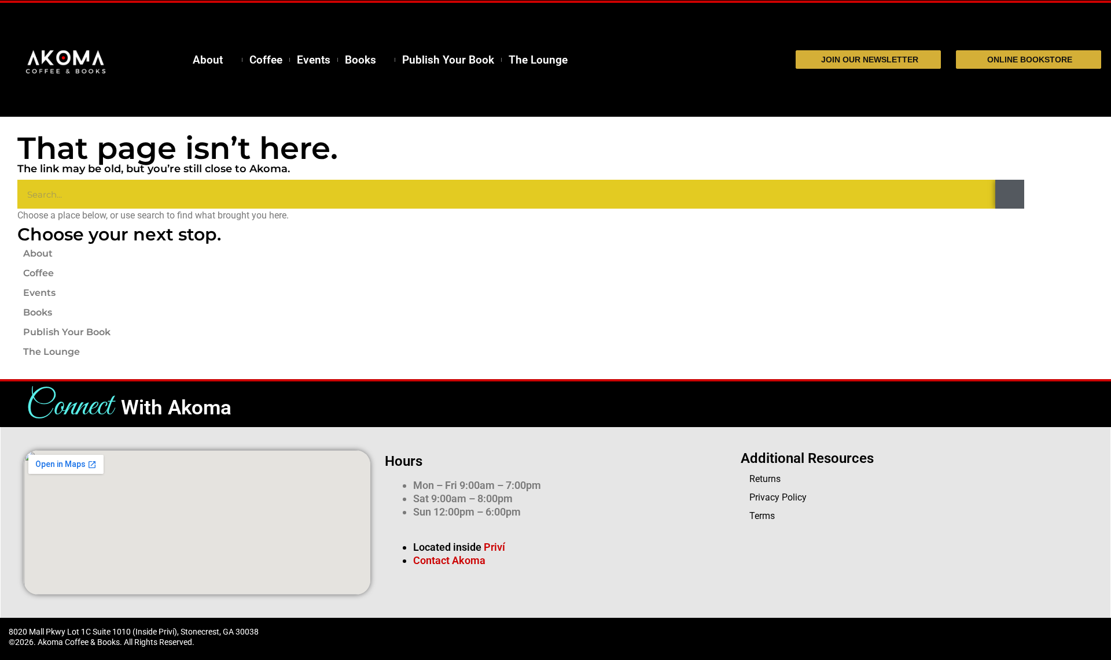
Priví (494, 547)
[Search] (1009, 194)
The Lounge (538, 60)
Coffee (265, 60)
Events (313, 60)
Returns (765, 478)
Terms (762, 515)
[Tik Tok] (818, 637)
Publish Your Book (448, 60)
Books (360, 60)
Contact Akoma (449, 560)
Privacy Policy (778, 497)
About (208, 60)
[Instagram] (842, 637)
